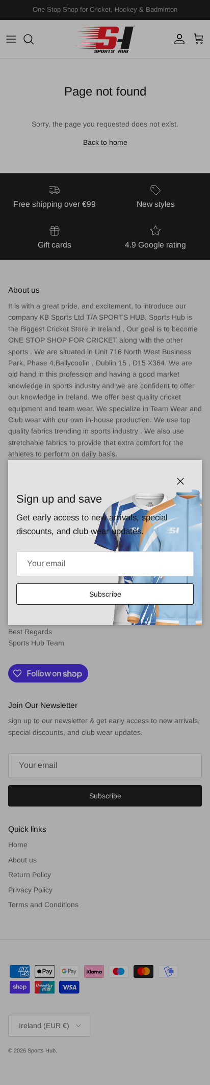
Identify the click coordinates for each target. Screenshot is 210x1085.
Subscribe (105, 594)
